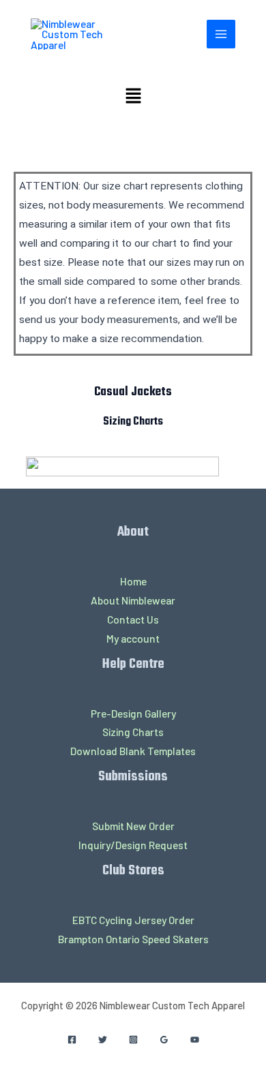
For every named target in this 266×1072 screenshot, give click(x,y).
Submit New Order (133, 825)
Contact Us (133, 619)
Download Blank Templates (133, 750)
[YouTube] (194, 1039)
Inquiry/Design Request (133, 844)
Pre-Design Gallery (133, 713)
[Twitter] (102, 1039)
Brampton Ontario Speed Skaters (133, 938)
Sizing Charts (133, 731)
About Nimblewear (133, 600)
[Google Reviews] (164, 1039)
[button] (133, 96)
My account (133, 638)
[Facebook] (72, 1039)
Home (133, 581)
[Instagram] (133, 1039)
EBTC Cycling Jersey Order (133, 919)
